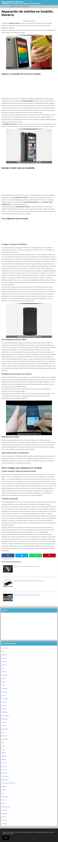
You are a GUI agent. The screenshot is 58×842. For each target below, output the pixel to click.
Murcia (4, 763)
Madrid (4, 753)
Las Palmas (5, 739)
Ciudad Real (5, 699)
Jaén (3, 732)
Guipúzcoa (5, 719)
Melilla (4, 759)
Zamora (4, 820)
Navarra (7, 6)
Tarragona (5, 796)
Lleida (3, 746)
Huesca (4, 725)
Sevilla (3, 790)
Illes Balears (5, 729)
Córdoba (4, 702)
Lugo (3, 749)
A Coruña (4, 648)
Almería (4, 661)
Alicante (4, 658)
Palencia (4, 773)
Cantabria (5, 688)
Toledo (4, 803)
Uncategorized (6, 807)
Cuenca (4, 705)
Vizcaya (4, 817)
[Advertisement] (29, 87)
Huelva (4, 722)
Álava (3, 651)
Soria (3, 793)
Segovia (4, 786)
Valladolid (4, 813)
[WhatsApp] (35, 555)
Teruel (3, 800)
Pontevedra (5, 776)
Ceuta (3, 695)
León (3, 742)
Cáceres (4, 682)
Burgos (4, 678)
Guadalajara (5, 715)
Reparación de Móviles (12, 2)
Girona (4, 709)
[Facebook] (8, 555)
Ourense (4, 769)
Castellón (4, 692)
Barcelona (5, 675)
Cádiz (3, 685)
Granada (4, 712)
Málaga (4, 756)
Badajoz (4, 672)
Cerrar (5, 837)
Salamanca (5, 780)
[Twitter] (21, 555)
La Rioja (4, 736)
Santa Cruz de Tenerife (8, 783)
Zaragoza (4, 823)
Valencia (4, 810)
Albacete (4, 655)
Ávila (3, 668)
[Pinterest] (49, 555)
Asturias (4, 665)
